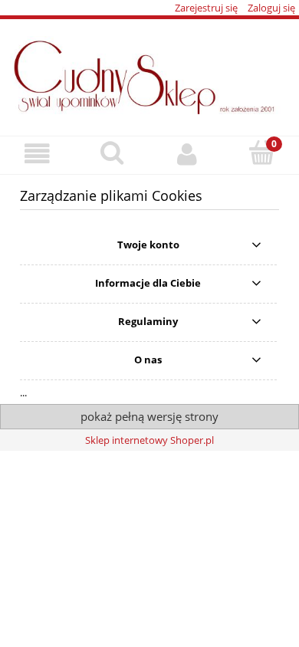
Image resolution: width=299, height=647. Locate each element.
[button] (37, 154)
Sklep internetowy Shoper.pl (149, 440)
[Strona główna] (149, 73)
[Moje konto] (187, 154)
